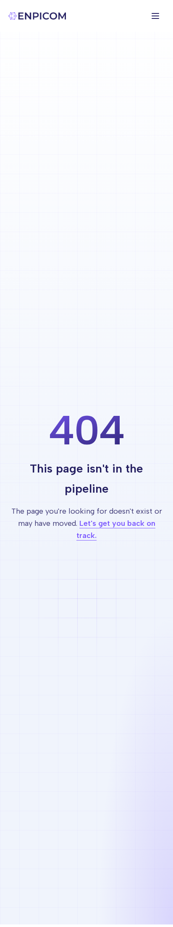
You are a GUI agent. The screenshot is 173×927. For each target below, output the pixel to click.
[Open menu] (155, 16)
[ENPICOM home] (37, 16)
